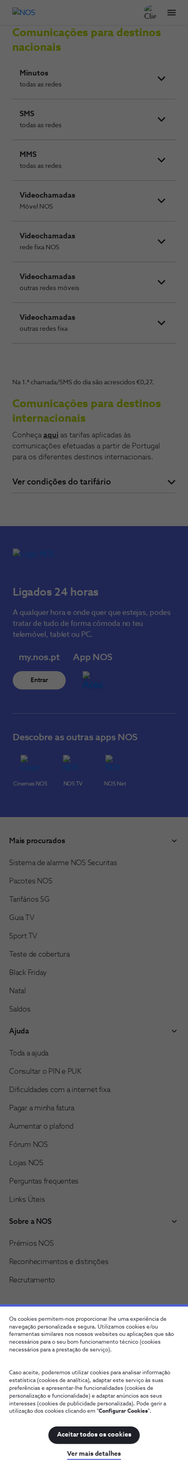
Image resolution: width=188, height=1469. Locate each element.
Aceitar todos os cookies (94, 1434)
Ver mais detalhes (94, 1454)
